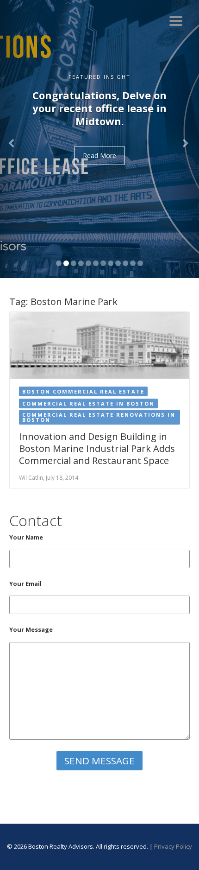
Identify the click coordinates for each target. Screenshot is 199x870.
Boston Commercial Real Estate (83, 391)
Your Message (31, 629)
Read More (99, 155)
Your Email (25, 583)
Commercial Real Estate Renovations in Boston (98, 417)
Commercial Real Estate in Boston (88, 403)
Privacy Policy (173, 846)
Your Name (26, 537)
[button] (15, 139)
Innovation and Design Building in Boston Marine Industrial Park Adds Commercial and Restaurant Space (97, 448)
